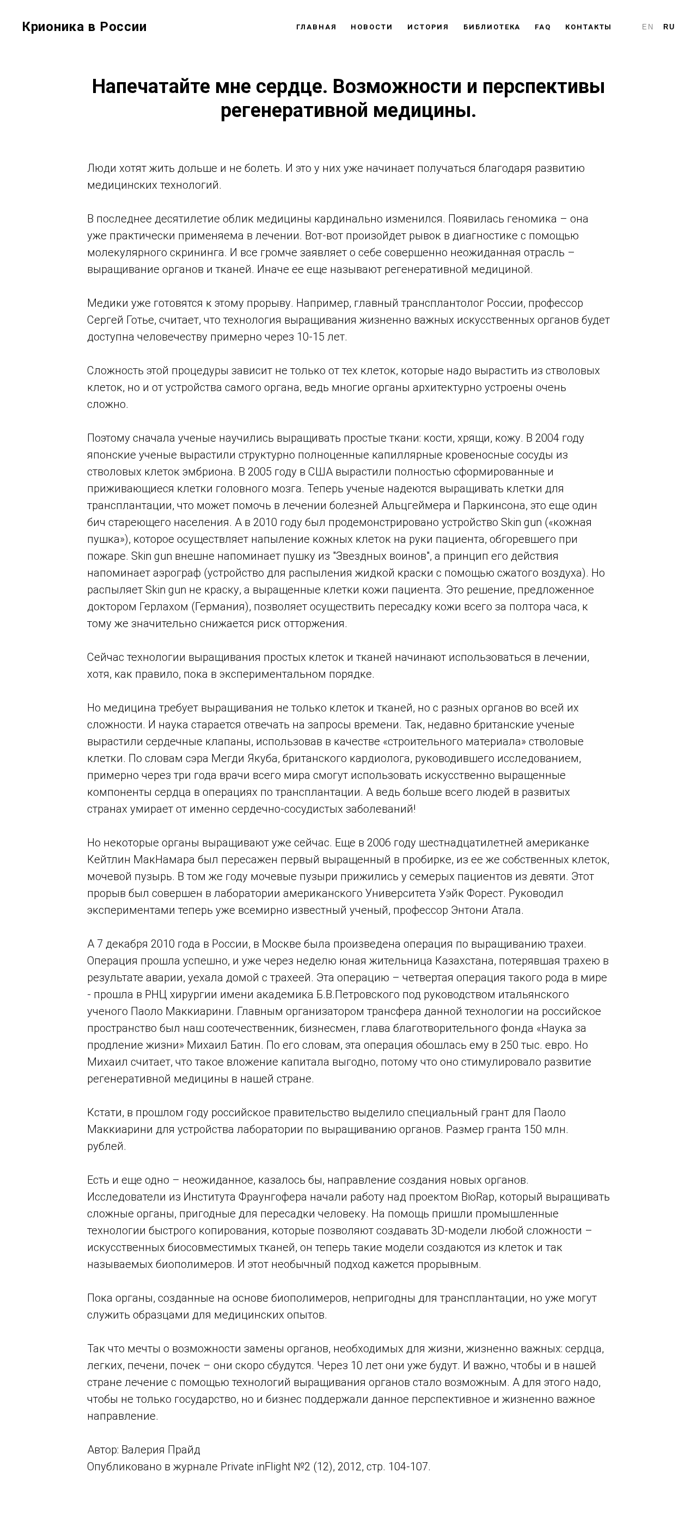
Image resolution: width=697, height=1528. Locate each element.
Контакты (588, 27)
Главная (316, 27)
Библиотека (492, 27)
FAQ (543, 27)
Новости (372, 27)
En (648, 27)
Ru (669, 27)
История (428, 27)
